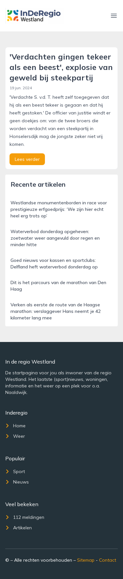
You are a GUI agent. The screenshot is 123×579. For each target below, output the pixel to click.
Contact (107, 560)
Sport (19, 471)
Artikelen (22, 528)
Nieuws (21, 482)
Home (19, 426)
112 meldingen (28, 517)
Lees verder (27, 159)
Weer (19, 436)
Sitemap (85, 560)
